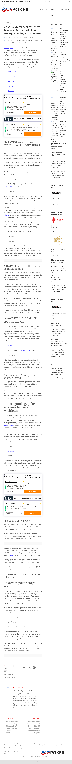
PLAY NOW (54, 204)
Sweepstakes (65, 16)
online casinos (9, 425)
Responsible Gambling (11, 751)
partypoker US (11, 187)
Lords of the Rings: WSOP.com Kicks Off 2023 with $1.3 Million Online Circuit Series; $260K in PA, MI (57, 353)
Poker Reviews (64, 10)
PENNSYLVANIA (60, 143)
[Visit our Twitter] (45, 2)
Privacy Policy (36, 762)
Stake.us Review (10, 124)
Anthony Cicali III (12, 37)
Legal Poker (53, 10)
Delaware (10, 666)
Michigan (7, 668)
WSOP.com (11, 179)
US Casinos (54, 16)
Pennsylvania (9, 674)
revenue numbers (10, 677)
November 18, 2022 (28, 37)
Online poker (8, 48)
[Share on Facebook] (24, 667)
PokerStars (11, 345)
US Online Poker (42, 10)
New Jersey (57, 260)
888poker (19, 179)
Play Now (32, 112)
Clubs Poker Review (11, 102)
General (7, 22)
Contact (6, 753)
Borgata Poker (26, 350)
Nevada (55, 323)
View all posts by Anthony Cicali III (26, 708)
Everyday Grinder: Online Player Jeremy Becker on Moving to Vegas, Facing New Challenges (63, 81)
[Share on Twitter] (29, 667)
